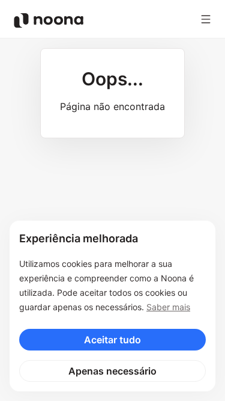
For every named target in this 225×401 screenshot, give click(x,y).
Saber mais (168, 307)
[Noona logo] (49, 20)
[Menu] (205, 19)
